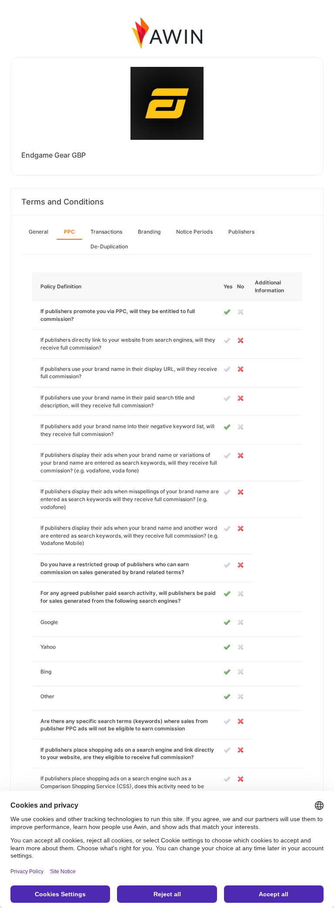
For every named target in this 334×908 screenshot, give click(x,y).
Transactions (106, 231)
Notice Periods (194, 231)
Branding (149, 231)
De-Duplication (109, 246)
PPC (69, 231)
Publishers (241, 231)
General (38, 231)
